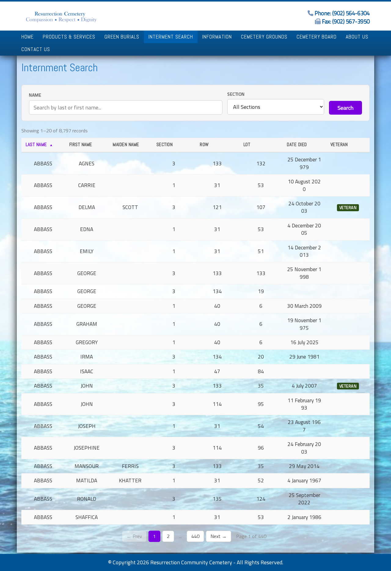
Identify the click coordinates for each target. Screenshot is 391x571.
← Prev (134, 536)
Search (345, 108)
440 (195, 536)
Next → (218, 536)
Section (236, 94)
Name (35, 95)
